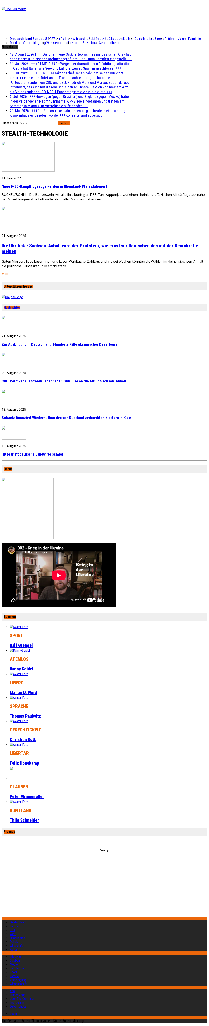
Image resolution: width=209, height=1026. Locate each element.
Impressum (17, 1003)
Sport (160, 39)
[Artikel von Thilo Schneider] (19, 802)
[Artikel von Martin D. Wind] (19, 674)
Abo (12, 991)
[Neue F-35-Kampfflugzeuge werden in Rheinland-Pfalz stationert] (28, 170)
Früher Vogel (176, 39)
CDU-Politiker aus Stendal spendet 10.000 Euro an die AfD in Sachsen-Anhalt (64, 381)
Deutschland (21, 39)
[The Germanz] (36, 9)
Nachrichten (12, 307)
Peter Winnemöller (27, 796)
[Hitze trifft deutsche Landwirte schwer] (14, 438)
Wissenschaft (58, 43)
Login (13, 1014)
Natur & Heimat (85, 43)
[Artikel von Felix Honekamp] (19, 745)
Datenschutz (18, 1006)
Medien (16, 43)
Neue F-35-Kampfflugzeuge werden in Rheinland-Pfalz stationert (54, 186)
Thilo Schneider (24, 820)
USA (12, 930)
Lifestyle (100, 39)
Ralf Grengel (21, 645)
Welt (56, 39)
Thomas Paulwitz (25, 716)
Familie (194, 39)
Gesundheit (109, 43)
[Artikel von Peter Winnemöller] (16, 778)
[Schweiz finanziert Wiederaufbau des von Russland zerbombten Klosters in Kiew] (14, 401)
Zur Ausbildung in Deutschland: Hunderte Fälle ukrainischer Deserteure (60, 344)
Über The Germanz (22, 999)
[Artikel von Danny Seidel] (20, 650)
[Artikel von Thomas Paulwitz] (19, 698)
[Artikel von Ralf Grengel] (19, 627)
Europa (38, 39)
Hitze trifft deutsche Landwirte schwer (32, 454)
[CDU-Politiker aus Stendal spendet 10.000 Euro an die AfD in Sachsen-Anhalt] (14, 365)
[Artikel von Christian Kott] (19, 721)
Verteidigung (34, 43)
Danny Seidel (21, 668)
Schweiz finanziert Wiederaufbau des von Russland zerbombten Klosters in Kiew (66, 417)
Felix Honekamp (24, 763)
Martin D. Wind (23, 692)
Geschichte (145, 39)
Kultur (128, 39)
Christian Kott (23, 739)
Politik (66, 39)
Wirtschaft (82, 39)
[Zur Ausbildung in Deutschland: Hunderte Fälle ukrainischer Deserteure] (14, 328)
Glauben (116, 39)
